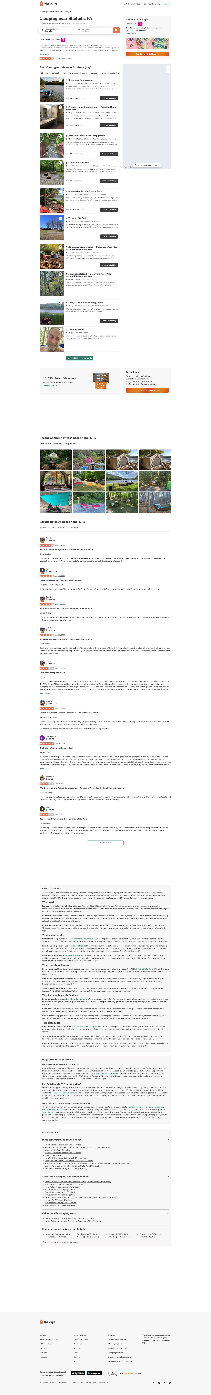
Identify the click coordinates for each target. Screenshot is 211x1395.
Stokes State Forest (75, 956)
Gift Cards (43, 1348)
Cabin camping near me (117, 1348)
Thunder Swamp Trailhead (52, 673)
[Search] (116, 30)
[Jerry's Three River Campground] (80, 312)
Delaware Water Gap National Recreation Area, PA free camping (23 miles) (78, 1182)
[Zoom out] (168, 71)
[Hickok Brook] (80, 339)
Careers (77, 1357)
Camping (43, 12)
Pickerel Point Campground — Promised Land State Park (66, 550)
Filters (45, 73)
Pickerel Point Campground (88, 1027)
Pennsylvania (54, 12)
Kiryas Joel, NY (143, 376)
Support (77, 1361)
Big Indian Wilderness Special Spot (56, 748)
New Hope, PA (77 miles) (88, 1237)
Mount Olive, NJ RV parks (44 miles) (61, 1203)
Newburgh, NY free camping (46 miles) (62, 1195)
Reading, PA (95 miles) (87, 1234)
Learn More (131, 33)
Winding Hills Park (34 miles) (57, 1150)
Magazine (43, 1357)
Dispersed (74, 73)
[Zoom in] (168, 67)
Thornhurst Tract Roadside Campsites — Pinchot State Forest (69, 713)
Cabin (84, 73)
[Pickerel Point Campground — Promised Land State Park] (80, 116)
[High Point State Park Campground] (80, 145)
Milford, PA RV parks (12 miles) (58, 1200)
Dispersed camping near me (119, 1357)
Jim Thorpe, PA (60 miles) (119, 1237)
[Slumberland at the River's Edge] (80, 200)
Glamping (94, 73)
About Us (77, 1348)
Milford (43, 50)
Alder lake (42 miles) (54, 1155)
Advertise (77, 1344)
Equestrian (114, 73)
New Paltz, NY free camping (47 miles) (62, 1187)
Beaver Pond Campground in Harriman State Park (63, 819)
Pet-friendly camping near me (120, 1361)
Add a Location (45, 1344)
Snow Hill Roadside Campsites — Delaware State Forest (66, 639)
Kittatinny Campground (76, 999)
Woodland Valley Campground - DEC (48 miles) (66, 1169)
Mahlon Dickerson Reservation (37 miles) (63, 1153)
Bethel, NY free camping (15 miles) (60, 1192)
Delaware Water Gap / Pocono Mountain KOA (61, 580)
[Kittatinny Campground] (80, 89)
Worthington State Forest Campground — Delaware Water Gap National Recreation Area (82, 788)
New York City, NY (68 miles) (58, 1234)
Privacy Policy (91, 1382)
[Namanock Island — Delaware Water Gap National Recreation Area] (80, 283)
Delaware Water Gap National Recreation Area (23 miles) (70, 1218)
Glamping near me (115, 1353)
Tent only (56, 73)
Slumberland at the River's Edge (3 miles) (63, 1145)
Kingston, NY (146, 381)
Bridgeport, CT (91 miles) (151, 1234)
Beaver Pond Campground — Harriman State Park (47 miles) (72, 1166)
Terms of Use (103, 1382)
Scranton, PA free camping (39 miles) (61, 1190)
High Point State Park (143, 969)
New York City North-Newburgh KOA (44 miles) (66, 1158)
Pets (104, 73)
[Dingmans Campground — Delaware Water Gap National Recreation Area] (80, 256)
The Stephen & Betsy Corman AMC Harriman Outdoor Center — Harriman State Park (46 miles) (87, 1163)
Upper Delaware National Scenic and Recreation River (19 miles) (73, 1221)
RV (65, 73)
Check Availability (109, 98)
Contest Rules (78, 1382)
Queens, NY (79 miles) (118, 1234)
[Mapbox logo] (129, 167)
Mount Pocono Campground (64, 1093)
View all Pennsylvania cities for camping (60, 1242)
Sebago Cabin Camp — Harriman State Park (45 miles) (69, 1161)
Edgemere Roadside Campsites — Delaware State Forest (67, 609)
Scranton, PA (142, 379)
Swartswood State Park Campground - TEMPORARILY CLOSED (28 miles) (78, 1147)
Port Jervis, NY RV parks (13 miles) (60, 1205)
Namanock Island (77, 946)
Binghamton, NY (148, 384)
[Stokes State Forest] (80, 172)
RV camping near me (116, 1344)
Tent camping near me (117, 1339)
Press (76, 1353)
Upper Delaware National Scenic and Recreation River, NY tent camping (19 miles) (81, 1197)
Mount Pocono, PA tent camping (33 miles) (64, 1184)
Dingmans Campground (84, 939)
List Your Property (152, 4)
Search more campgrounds (148, 165)
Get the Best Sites (132, 4)
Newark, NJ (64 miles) (149, 1237)
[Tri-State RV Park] (80, 227)
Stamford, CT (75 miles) (56, 1237)
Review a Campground (49, 1339)
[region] (147, 116)
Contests (43, 1353)
